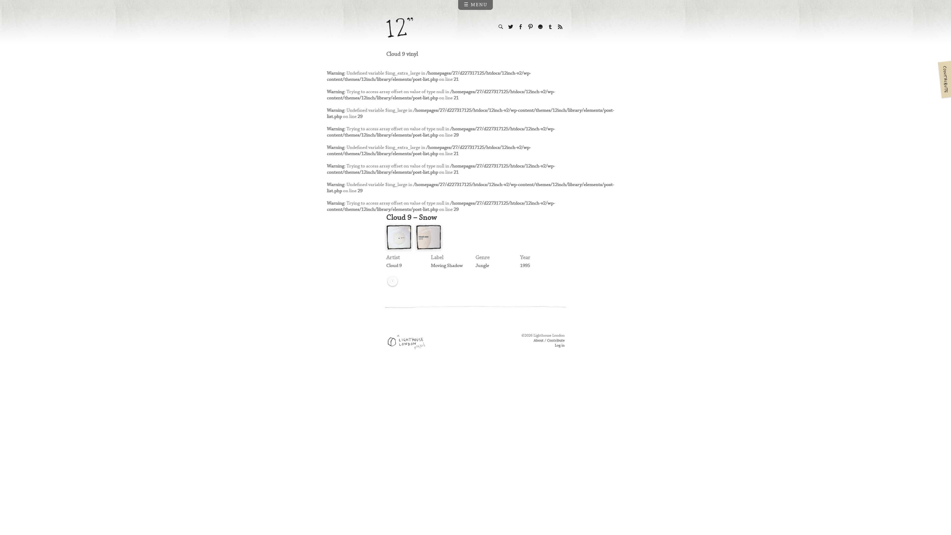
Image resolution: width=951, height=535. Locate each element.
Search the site (500, 26)
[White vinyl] (392, 281)
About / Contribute (549, 340)
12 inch (399, 27)
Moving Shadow (447, 266)
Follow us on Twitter (510, 26)
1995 (525, 266)
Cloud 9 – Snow (411, 218)
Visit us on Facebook (520, 26)
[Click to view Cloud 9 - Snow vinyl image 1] (399, 237)
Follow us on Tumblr (550, 26)
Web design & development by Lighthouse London (408, 342)
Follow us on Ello (540, 26)
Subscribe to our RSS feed (560, 26)
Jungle (482, 266)
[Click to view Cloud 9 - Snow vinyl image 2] (428, 237)
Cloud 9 (394, 266)
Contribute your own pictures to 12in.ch (944, 79)
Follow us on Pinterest (530, 26)
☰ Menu (475, 5)
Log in (560, 345)
